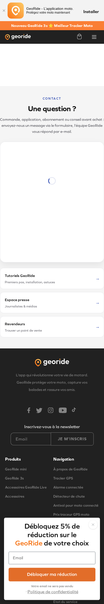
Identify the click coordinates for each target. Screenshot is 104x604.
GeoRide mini (16, 469)
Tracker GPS (63, 478)
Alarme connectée (68, 487)
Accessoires (14, 496)
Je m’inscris (72, 438)
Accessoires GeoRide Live (26, 487)
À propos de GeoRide (70, 469)
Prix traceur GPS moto (71, 514)
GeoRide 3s (14, 478)
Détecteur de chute (69, 496)
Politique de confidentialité (53, 591)
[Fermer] (3, 10)
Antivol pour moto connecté (75, 505)
